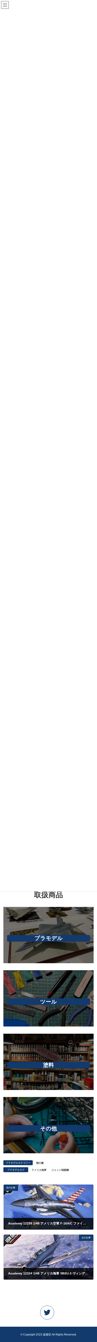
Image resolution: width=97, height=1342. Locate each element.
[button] (48, 1314)
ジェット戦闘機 (60, 1170)
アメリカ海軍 (39, 1170)
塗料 (48, 1065)
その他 (48, 1128)
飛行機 (40, 1163)
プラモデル (49, 938)
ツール (48, 1002)
